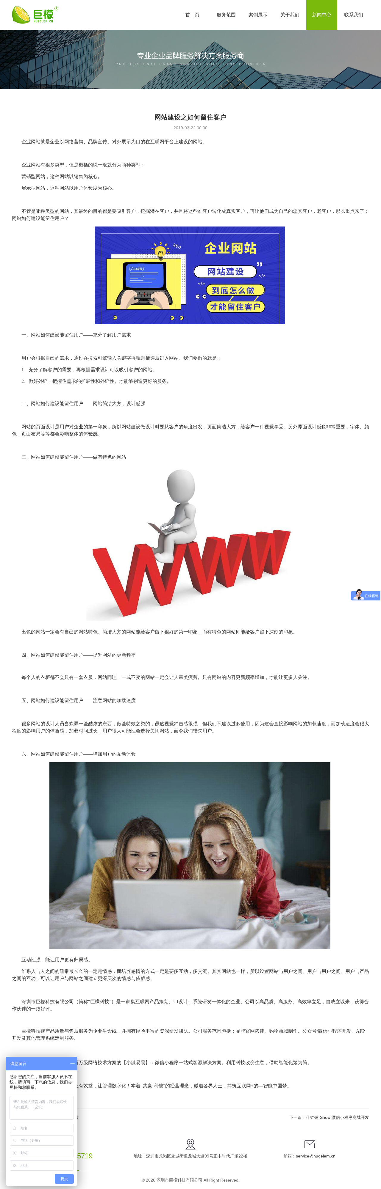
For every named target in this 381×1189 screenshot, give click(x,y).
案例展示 (258, 14)
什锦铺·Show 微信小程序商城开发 (337, 1117)
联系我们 (353, 14)
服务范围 (226, 14)
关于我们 (289, 14)
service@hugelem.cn (315, 1156)
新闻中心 (321, 14)
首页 (194, 14)
